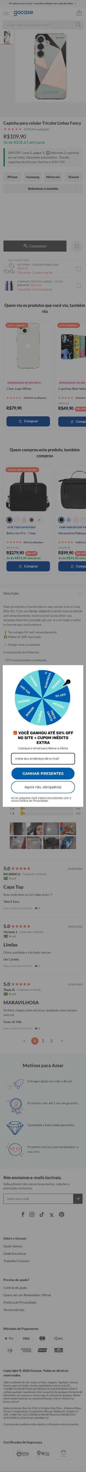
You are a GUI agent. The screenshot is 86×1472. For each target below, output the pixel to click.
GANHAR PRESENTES (43, 773)
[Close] (77, 670)
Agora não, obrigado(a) (43, 787)
